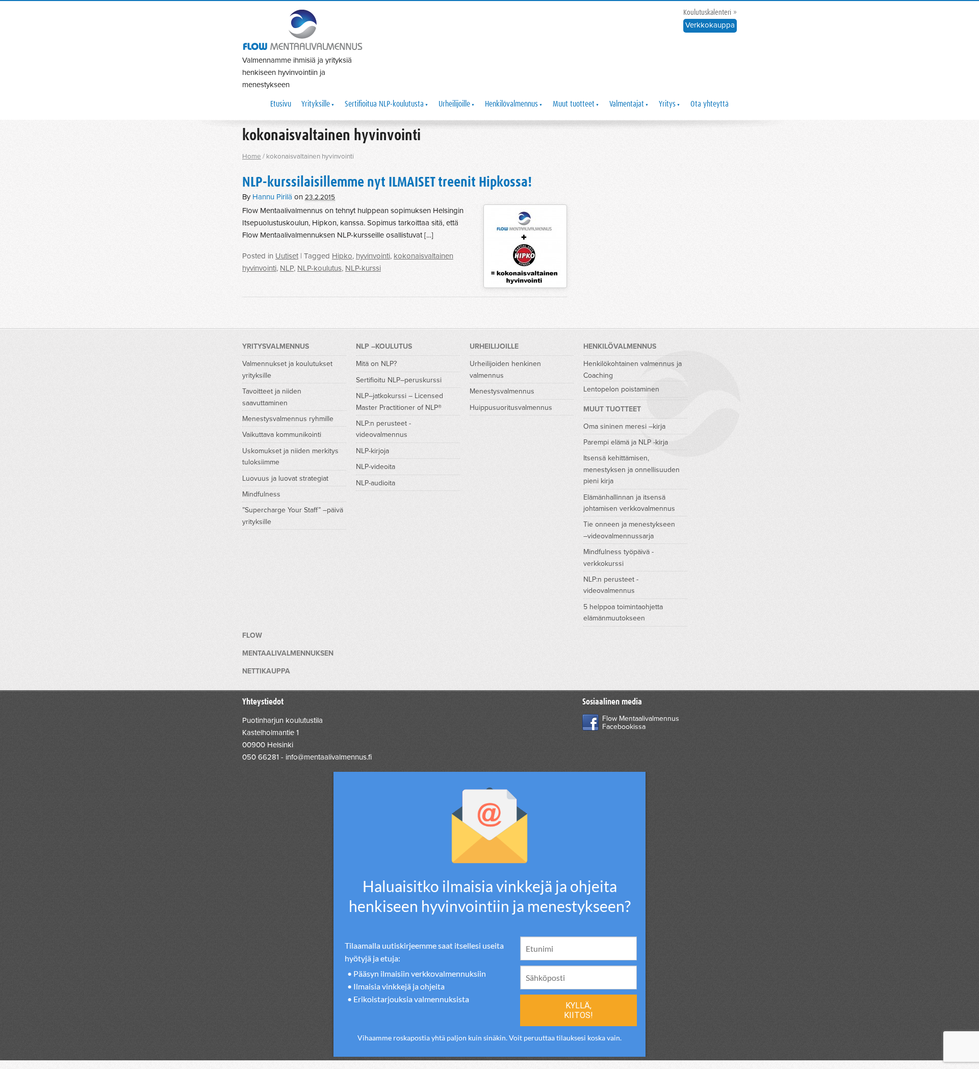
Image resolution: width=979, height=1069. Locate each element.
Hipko (342, 255)
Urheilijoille (454, 104)
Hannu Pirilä (272, 196)
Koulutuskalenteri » (710, 12)
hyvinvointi (373, 255)
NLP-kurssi (363, 268)
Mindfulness (261, 494)
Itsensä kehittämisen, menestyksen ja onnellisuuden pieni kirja (631, 469)
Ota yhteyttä (709, 104)
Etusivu (280, 104)
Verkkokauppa (710, 25)
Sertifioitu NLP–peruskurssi (399, 380)
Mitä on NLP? (376, 363)
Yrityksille (315, 104)
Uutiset (286, 255)
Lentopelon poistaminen (621, 389)
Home (251, 156)
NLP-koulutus (319, 268)
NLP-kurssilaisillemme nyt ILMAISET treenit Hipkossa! (387, 182)
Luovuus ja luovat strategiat (285, 478)
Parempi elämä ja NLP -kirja (625, 442)
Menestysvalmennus (502, 391)
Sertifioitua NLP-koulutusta (384, 104)
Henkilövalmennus (511, 104)
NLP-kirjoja (372, 451)
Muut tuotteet (574, 104)
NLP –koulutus (384, 346)
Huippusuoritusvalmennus (511, 407)
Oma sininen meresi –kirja (624, 426)
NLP (287, 268)
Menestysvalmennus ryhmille (287, 418)
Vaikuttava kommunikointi (281, 434)
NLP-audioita (375, 483)
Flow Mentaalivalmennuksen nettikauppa (287, 653)
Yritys (667, 104)
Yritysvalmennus (275, 346)
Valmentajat (626, 104)
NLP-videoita (375, 466)
